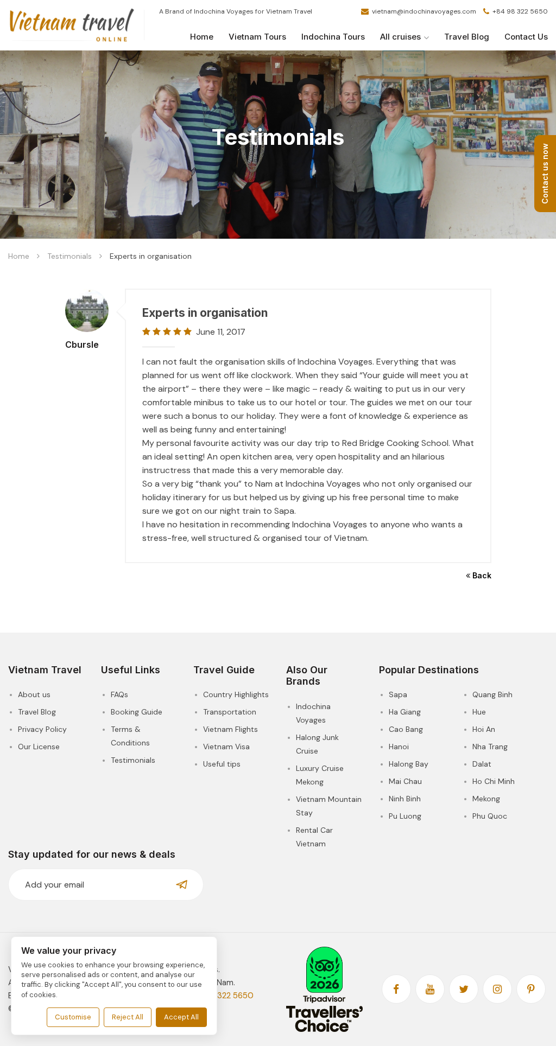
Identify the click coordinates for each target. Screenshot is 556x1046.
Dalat (481, 764)
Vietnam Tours (257, 36)
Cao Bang (406, 729)
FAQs (119, 694)
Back (480, 575)
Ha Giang (405, 712)
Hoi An (483, 729)
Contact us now (544, 173)
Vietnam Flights (230, 729)
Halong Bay (408, 764)
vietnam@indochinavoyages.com (424, 11)
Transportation (229, 712)
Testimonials (69, 256)
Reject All (127, 1017)
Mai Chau (405, 781)
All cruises (400, 36)
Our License (39, 746)
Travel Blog (466, 36)
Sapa (398, 694)
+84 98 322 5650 (519, 11)
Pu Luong (405, 816)
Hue (479, 712)
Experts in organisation (205, 313)
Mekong (486, 798)
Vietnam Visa (226, 746)
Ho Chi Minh (493, 781)
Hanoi (399, 746)
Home (201, 36)
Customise (73, 1017)
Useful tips (222, 764)
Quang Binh (492, 694)
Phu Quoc (489, 816)
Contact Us (526, 36)
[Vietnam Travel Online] (72, 25)
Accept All (181, 1017)
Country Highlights (236, 694)
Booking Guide (136, 712)
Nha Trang (490, 746)
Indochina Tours (333, 36)
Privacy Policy (42, 729)
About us (34, 694)
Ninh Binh (405, 798)
